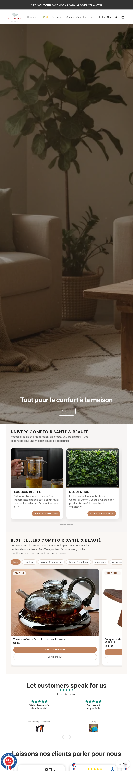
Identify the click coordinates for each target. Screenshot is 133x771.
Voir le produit (55, 656)
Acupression (119, 562)
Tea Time (29, 562)
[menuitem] (93, 17)
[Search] (116, 17)
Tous (15, 562)
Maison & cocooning (51, 562)
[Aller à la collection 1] (61, 524)
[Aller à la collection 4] (71, 524)
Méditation (100, 562)
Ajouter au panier (55, 649)
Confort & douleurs (78, 562)
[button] (64, 737)
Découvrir (66, 411)
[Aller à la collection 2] (64, 524)
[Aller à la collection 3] (68, 524)
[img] (66, 690)
